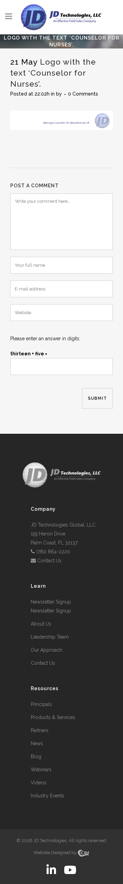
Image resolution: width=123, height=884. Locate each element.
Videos (38, 782)
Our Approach (46, 650)
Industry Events (47, 795)
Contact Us (49, 560)
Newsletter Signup (51, 602)
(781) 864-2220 (53, 551)
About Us (41, 624)
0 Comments (83, 94)
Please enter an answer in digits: (45, 338)
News (37, 743)
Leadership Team (50, 637)
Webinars (41, 769)
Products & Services (53, 717)
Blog (36, 756)
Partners (40, 730)
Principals (41, 704)
